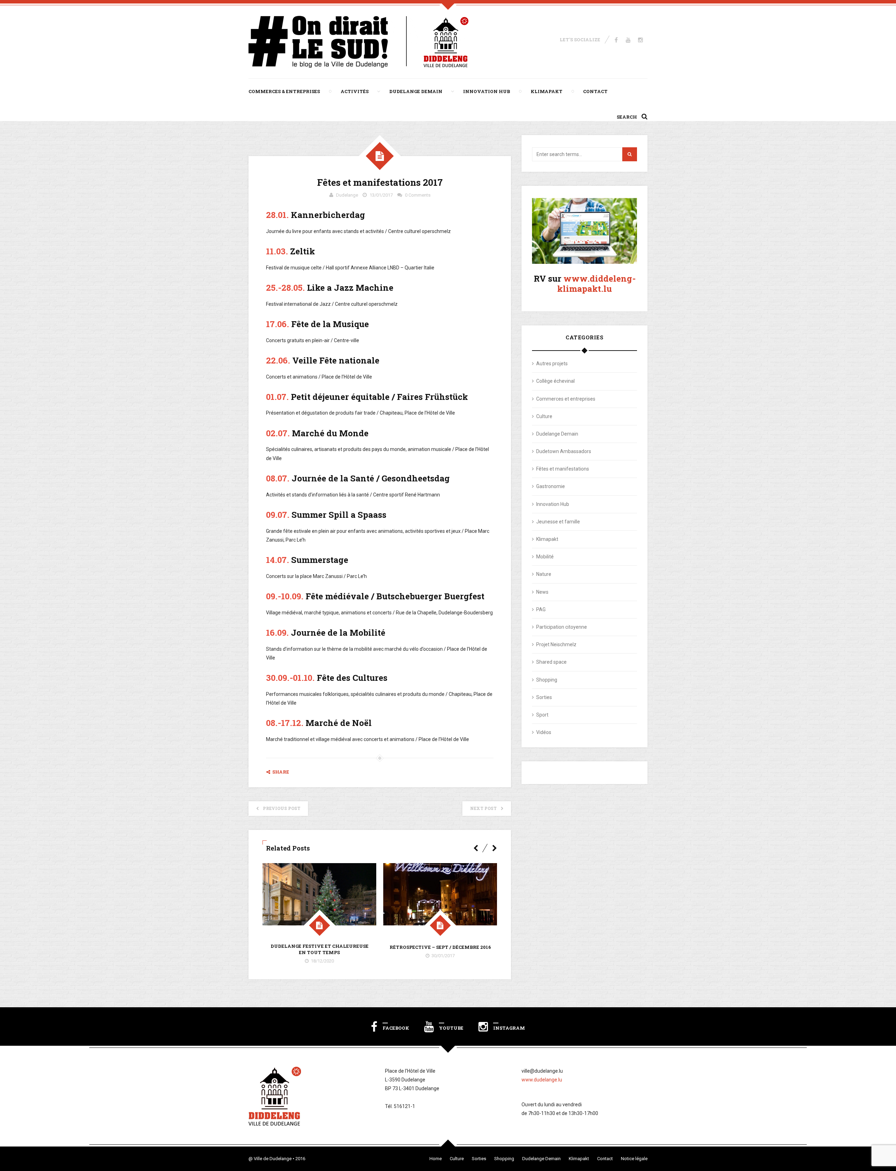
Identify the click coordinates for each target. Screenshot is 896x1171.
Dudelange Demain (415, 91)
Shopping (546, 680)
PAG (541, 609)
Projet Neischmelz (556, 644)
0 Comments (417, 195)
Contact (595, 91)
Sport (542, 715)
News (542, 592)
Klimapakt (546, 91)
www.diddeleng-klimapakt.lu (596, 283)
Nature (543, 574)
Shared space (551, 662)
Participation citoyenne (561, 627)
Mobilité (545, 556)
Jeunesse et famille (558, 521)
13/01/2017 (381, 195)
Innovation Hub (486, 91)
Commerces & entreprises (284, 91)
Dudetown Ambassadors (563, 451)
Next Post (483, 808)
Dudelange (347, 195)
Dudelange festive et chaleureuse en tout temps (320, 949)
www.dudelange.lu (542, 1079)
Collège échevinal (555, 381)
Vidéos (543, 732)
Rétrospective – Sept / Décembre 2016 (440, 947)
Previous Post (281, 808)
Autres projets (552, 363)
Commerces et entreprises (565, 399)
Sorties (544, 697)
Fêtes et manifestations (562, 469)
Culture (544, 416)
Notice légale (634, 1158)
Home (435, 1158)
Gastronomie (550, 486)
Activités (355, 91)
